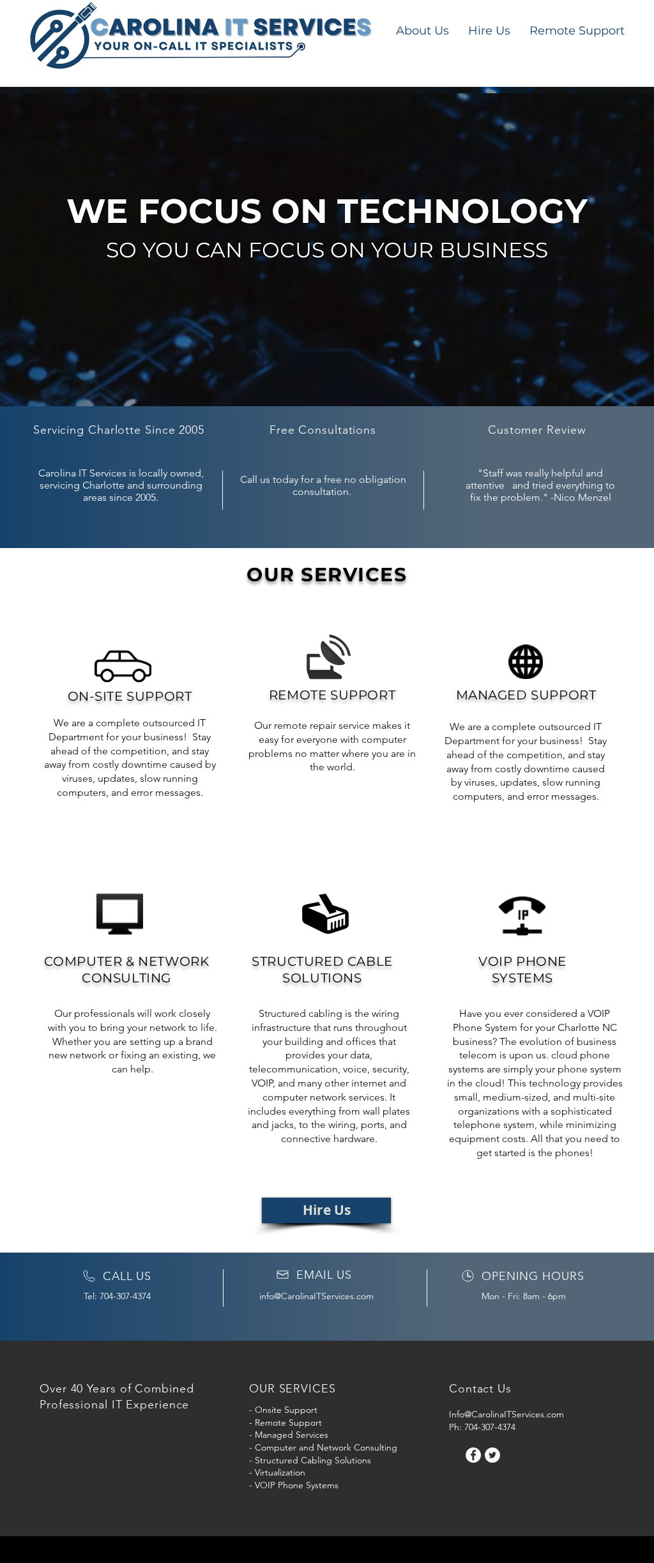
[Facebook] (473, 1455)
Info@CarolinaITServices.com (506, 1414)
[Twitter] (492, 1455)
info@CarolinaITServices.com (316, 1296)
